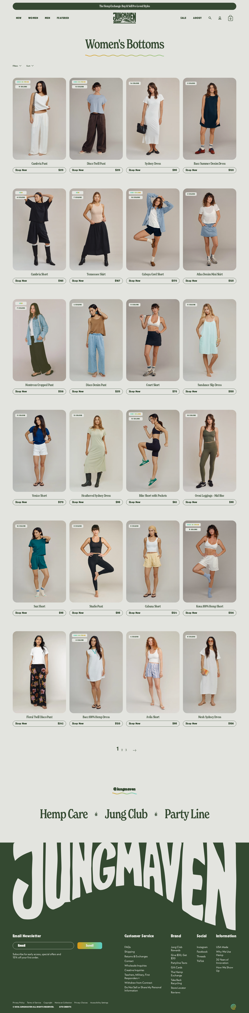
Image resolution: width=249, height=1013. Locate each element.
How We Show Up (224, 969)
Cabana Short (153, 606)
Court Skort (152, 385)
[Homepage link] (124, 18)
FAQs (127, 947)
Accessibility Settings (99, 1002)
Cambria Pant (39, 163)
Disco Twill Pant (96, 163)
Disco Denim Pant (96, 385)
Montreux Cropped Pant (39, 385)
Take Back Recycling (176, 981)
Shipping (129, 951)
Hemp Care (64, 813)
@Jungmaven (124, 789)
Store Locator (178, 987)
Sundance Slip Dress (210, 385)
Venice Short (39, 496)
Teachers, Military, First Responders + (137, 976)
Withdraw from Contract (138, 982)
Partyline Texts (179, 962)
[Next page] (134, 746)
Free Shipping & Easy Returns (124, 6)
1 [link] (118, 748)
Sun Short (39, 606)
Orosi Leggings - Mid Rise (209, 496)
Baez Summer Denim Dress (210, 163)
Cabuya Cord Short (153, 274)
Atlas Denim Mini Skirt (210, 274)
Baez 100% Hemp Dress (96, 717)
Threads (201, 956)
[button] (210, 18)
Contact (128, 961)
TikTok (200, 961)
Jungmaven (26, 1007)
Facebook (202, 951)
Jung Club (126, 813)
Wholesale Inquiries (135, 965)
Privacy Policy (19, 1002)
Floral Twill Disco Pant (39, 717)
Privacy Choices (81, 1002)
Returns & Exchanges (136, 956)
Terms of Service (34, 1002)
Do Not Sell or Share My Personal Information (142, 988)
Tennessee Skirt (96, 274)
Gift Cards (176, 967)
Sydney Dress (153, 163)
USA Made (222, 947)
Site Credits (65, 1007)
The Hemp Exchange (177, 973)
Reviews (175, 992)
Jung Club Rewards (176, 948)
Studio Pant (96, 606)
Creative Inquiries (134, 970)
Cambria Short (39, 274)
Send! (90, 945)
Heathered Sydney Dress (96, 496)
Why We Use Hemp (223, 953)
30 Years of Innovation (222, 961)
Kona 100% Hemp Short (209, 606)
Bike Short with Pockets (153, 496)
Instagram (202, 947)
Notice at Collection (63, 1002)
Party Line (187, 813)
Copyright (48, 1002)
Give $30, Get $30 (179, 956)
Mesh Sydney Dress (209, 717)
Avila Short (152, 717)
